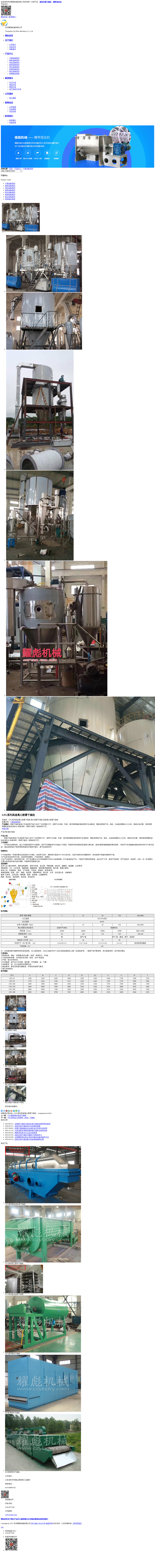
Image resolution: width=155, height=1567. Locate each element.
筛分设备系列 (14, 67)
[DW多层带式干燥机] (43, 1411)
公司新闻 (12, 107)
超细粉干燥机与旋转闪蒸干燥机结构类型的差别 (32, 1124)
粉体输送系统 (14, 73)
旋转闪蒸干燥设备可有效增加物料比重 (28, 1139)
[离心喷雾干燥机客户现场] (15, 1101)
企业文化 (12, 47)
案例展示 (9, 78)
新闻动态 (9, 102)
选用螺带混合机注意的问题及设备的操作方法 (31, 1137)
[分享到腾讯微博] (14, 1111)
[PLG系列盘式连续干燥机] (24, 1293)
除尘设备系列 (14, 71)
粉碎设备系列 (14, 65)
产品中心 (9, 54)
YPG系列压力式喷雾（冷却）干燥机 (21, 1118)
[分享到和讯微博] (6, 1111)
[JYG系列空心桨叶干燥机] (43, 1262)
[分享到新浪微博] (11, 1111)
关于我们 (9, 40)
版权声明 (49, 1523)
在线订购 (5, 829)
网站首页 (4, 17)
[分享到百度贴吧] (4, 1111)
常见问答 (12, 111)
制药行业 (12, 87)
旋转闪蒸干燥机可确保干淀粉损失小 (27, 1135)
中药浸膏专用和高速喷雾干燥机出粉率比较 (30, 1130)
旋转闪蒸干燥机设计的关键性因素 (26, 1126)
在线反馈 (12, 122)
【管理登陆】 (77, 1523)
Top (2, 1527)
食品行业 (12, 85)
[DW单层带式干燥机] (43, 1470)
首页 (11, 169)
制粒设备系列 (14, 60)
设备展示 (12, 49)
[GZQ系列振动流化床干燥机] (43, 1203)
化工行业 (12, 82)
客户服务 (12, 98)
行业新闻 (12, 109)
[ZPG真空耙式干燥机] (43, 1352)
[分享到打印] (19, 1111)
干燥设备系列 (14, 58)
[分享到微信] (16, 1111)
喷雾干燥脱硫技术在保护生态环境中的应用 (30, 1128)
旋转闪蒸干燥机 (45, 2)
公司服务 (9, 94)
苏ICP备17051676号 (38, 1523)
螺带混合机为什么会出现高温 (25, 1133)
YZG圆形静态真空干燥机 (17, 1115)
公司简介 (12, 45)
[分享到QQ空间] (9, 1111)
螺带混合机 (57, 2)
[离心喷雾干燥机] (15, 1010)
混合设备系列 (14, 62)
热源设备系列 (14, 69)
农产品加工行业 (15, 89)
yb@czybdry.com (11, 1515)
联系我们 (12, 17)
